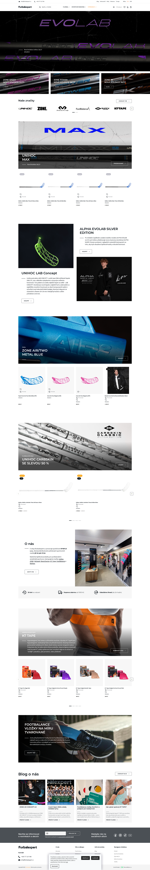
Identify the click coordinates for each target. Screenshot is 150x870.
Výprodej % (117, 856)
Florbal (115, 851)
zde (67, 862)
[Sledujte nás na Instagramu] (120, 835)
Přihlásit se (72, 833)
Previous (18, 108)
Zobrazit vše (123, 101)
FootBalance (61, 561)
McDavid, (37, 561)
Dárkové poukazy (118, 859)
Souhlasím (95, 858)
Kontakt (57, 854)
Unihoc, (61, 559)
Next (131, 108)
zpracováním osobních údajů (66, 837)
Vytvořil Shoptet (116, 867)
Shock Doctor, (45, 561)
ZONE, (32, 561)
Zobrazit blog (122, 773)
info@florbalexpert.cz (27, 860)
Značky (115, 862)
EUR (131, 1)
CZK (128, 1)
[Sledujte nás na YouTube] (130, 835)
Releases (112, 1)
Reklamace (77, 854)
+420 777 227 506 (26, 857)
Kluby (108, 1)
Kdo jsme (58, 851)
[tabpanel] (27, 109)
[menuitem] (66, 7)
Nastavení (55, 866)
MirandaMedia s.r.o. (128, 867)
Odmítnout (85, 858)
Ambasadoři (103, 1)
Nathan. (32, 563)
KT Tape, (53, 561)
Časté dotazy (78, 851)
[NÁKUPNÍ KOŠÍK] (131, 7)
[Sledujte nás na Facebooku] (115, 835)
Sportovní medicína (118, 854)
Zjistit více (30, 572)
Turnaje (117, 1)
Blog (98, 1)
